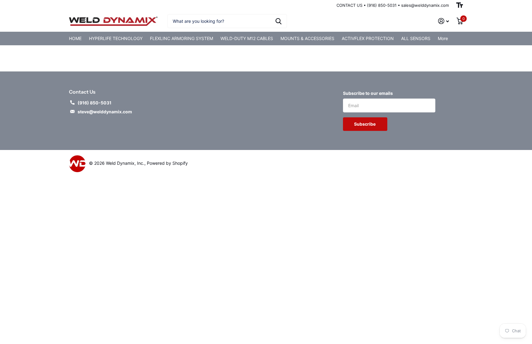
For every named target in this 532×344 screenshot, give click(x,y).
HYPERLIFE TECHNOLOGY (116, 38)
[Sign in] (443, 21)
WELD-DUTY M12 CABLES (246, 38)
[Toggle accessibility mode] (459, 5)
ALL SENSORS (415, 38)
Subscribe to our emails (368, 93)
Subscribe (365, 124)
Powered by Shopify (167, 163)
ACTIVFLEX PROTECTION (368, 38)
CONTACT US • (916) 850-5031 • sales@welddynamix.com (393, 5)
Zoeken (278, 21)
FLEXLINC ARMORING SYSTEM (181, 38)
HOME (75, 38)
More (443, 38)
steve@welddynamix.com (105, 111)
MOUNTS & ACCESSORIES (307, 38)
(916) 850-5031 (94, 102)
